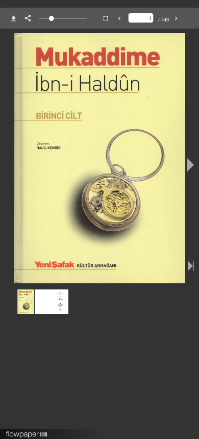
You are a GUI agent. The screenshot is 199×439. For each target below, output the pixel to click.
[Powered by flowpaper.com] (27, 431)
